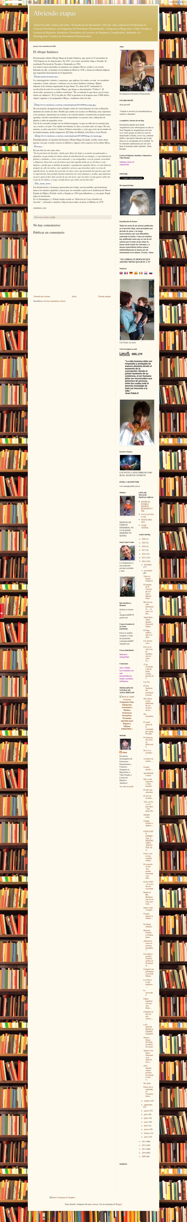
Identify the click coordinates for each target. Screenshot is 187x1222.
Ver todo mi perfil (126, 786)
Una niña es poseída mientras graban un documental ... (148, 960)
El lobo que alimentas (148, 790)
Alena (124, 752)
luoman (95, 1204)
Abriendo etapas (54, 12)
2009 (144, 1156)
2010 (144, 1152)
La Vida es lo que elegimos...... (148, 983)
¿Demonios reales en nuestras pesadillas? (148, 945)
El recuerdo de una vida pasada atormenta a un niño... (148, 871)
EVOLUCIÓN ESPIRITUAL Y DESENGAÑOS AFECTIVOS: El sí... (148, 840)
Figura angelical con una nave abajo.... (147, 1003)
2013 (144, 1141)
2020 (144, 539)
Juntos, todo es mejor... (148, 908)
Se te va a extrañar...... (148, 752)
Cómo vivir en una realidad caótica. (147, 857)
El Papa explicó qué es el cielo (147, 633)
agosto (146, 1110)
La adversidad (148, 992)
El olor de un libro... (148, 796)
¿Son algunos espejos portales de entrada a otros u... (148, 1072)
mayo (146, 1122)
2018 (144, 546)
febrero (147, 1133)
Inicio (74, 296)
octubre (147, 1100)
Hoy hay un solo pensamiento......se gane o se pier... (148, 608)
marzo (146, 1129)
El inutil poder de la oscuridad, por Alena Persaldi (148, 728)
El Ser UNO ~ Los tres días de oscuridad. (148, 885)
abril (146, 1125)
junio (146, 1118)
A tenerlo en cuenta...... (148, 761)
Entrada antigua (104, 296)
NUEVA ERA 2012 (146, 520)
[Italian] (141, 273)
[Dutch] (146, 273)
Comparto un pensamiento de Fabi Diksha (148, 972)
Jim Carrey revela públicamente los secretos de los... (148, 704)
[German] (131, 273)
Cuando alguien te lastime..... (148, 917)
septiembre (148, 1104)
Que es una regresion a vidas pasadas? (148, 782)
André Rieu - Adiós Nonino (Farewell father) (148, 622)
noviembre (148, 570)
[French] (126, 273)
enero (146, 1136)
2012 (144, 1145)
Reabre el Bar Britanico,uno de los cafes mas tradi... (148, 898)
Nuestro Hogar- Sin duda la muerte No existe (148, 1042)
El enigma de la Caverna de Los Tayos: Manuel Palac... (147, 591)
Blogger (119, 1204)
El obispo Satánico (147, 925)
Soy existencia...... (148, 716)
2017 (144, 550)
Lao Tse (146, 682)
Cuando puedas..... (148, 768)
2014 (144, 561)
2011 (144, 1149)
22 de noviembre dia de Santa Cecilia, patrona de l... (148, 671)
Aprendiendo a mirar (148, 774)
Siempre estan (146, 815)
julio (146, 1114)
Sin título (147, 1083)
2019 (144, 542)
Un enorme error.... (147, 641)
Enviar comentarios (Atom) (55, 301)
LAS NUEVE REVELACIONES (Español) (148, 1029)
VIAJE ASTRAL (145, 526)
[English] (122, 273)
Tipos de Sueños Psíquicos (148, 578)
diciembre (148, 564)
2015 (144, 557)
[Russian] (151, 273)
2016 (144, 554)
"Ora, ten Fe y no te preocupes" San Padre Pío (148, 806)
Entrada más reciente (42, 296)
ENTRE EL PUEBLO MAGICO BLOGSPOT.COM (147, 506)
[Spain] (136, 273)
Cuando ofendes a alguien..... (148, 824)
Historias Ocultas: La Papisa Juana (148, 933)
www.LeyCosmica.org (147, 515)
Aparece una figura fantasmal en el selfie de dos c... (148, 1056)
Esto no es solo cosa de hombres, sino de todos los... (148, 653)
